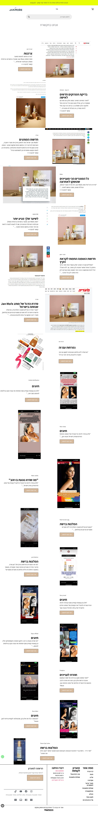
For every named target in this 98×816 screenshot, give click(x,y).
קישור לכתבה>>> (32, 153)
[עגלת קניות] (92, 9)
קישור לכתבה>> (65, 111)
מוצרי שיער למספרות (89, 784)
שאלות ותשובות (87, 788)
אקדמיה (90, 780)
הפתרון (49, 807)
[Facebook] (26, 791)
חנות (91, 774)
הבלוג (91, 794)
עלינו (91, 777)
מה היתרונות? (75, 774)
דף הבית (90, 771)
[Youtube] (20, 791)
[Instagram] (31, 791)
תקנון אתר (89, 797)
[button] (56, 9)
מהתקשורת (89, 791)
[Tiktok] (15, 791)
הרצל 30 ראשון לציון (58, 780)
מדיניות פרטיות (88, 800)
